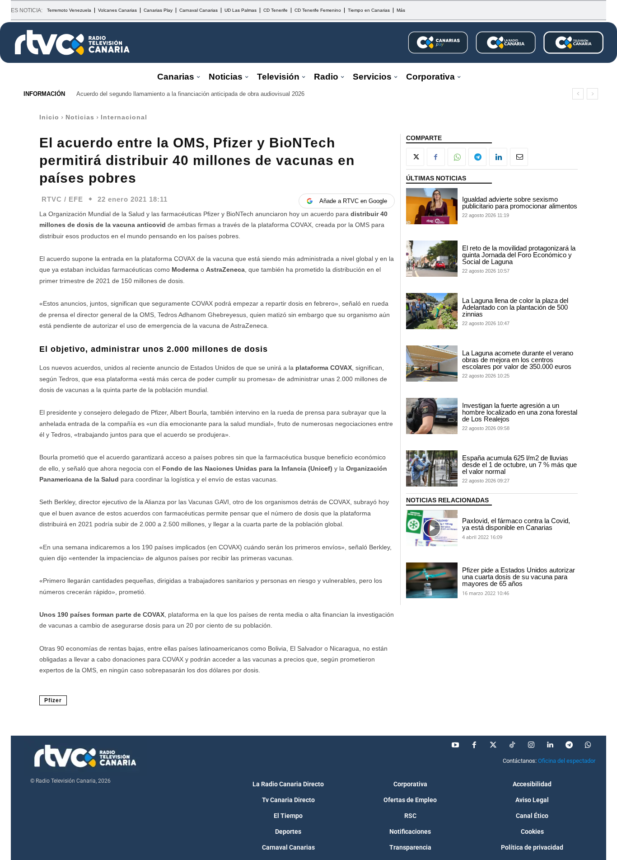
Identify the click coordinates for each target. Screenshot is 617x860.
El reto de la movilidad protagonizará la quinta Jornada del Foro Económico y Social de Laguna (518, 254)
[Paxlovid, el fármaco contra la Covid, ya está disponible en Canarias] (432, 528)
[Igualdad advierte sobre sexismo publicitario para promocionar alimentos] (432, 206)
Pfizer (53, 700)
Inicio (49, 117)
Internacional (124, 117)
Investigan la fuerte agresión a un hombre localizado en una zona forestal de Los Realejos (519, 412)
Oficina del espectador (566, 760)
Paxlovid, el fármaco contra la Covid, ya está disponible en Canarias (516, 524)
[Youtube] (455, 745)
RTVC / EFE (62, 199)
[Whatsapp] (588, 745)
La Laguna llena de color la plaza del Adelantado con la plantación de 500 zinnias (515, 307)
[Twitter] (493, 745)
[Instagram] (531, 745)
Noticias (79, 117)
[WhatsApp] (457, 157)
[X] (415, 157)
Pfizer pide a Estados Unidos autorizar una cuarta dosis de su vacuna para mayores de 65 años (518, 576)
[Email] (519, 157)
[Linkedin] (498, 157)
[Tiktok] (512, 745)
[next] (592, 93)
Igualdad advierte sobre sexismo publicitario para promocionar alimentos (519, 202)
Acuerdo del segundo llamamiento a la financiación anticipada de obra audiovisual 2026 (190, 93)
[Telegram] (477, 157)
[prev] (578, 93)
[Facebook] (436, 157)
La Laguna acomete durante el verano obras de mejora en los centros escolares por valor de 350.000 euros (517, 359)
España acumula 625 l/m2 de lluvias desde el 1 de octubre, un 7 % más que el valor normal (519, 464)
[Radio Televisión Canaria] (72, 42)
